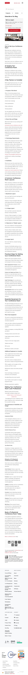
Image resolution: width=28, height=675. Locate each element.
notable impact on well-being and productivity (14, 395)
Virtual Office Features (8, 576)
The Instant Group (16, 662)
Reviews (16, 581)
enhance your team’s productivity (12, 170)
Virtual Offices (8, 573)
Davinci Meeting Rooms (7, 665)
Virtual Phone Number (8, 589)
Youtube (17, 622)
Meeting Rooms (18, 550)
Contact (6, 617)
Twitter (16, 617)
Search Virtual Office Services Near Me (9, 608)
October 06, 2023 (8, 552)
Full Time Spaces (8, 581)
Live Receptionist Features (8, 587)
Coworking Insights (6, 664)
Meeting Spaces (8, 591)
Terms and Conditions (7, 631)
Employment (17, 586)
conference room (11, 551)
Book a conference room (10, 536)
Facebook (17, 615)
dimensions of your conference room (13, 125)
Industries (16, 575)
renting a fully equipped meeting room (13, 154)
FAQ (6, 615)
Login (6, 620)
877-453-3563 (9, 25)
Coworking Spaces (9, 596)
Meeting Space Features (8, 595)
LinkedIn (17, 620)
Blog (16, 625)
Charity (15, 583)
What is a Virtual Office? (8, 579)
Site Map (7, 628)
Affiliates (16, 588)
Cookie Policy (8, 625)
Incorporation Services (8, 605)
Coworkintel (15, 664)
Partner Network (17, 591)
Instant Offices (5, 661)
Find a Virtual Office (14, 30)
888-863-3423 (17, 3)
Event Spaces (8, 599)
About (15, 573)
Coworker (4, 662)
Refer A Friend (8, 635)
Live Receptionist (8, 583)
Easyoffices (15, 661)
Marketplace (7, 601)
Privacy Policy (8, 622)
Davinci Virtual (15, 665)
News (15, 578)
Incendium (4, 667)
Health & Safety (8, 633)
